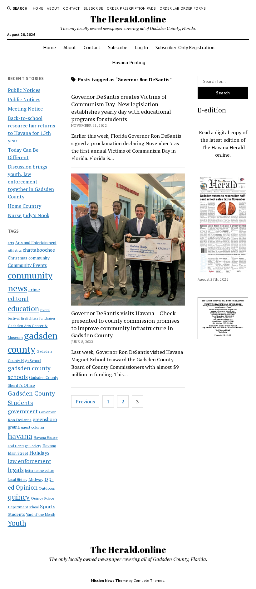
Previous (85, 401)
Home (38, 8)
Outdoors (47, 488)
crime (34, 289)
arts (11, 242)
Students (16, 514)
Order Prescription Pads (131, 8)
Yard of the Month (40, 514)
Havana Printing (128, 62)
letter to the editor (39, 470)
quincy (19, 497)
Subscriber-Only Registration (184, 47)
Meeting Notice (25, 108)
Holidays (39, 452)
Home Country (24, 205)
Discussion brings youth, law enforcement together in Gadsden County (31, 181)
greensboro (45, 419)
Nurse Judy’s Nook (28, 215)
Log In (141, 47)
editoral (18, 298)
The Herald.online (128, 19)
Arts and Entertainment (36, 242)
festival (14, 318)
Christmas (17, 258)
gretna (14, 427)
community (39, 258)
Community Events (27, 265)
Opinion (26, 487)
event (45, 309)
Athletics (15, 250)
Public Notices (24, 90)
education (23, 308)
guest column (32, 427)
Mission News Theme (109, 580)
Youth (17, 523)
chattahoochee (39, 250)
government (23, 411)
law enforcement (29, 461)
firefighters (29, 318)
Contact (71, 8)
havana (20, 436)
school (34, 507)
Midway (35, 479)
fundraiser (47, 318)
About (53, 8)
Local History (17, 479)
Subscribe (93, 8)
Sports (47, 506)
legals (16, 469)
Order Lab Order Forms (183, 8)
